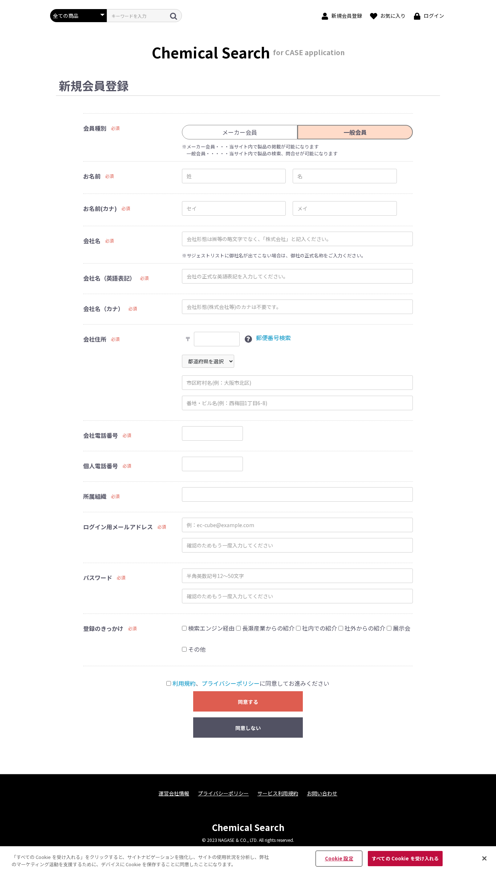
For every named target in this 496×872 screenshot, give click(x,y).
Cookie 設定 (339, 858)
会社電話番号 (100, 435)
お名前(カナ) (100, 208)
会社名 (92, 241)
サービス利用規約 (277, 793)
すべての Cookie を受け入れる (405, 858)
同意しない (248, 728)
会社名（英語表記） (109, 278)
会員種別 (94, 128)
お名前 (92, 176)
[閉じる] (484, 858)
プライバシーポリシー (231, 683)
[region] (248, 859)
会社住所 (94, 339)
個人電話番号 (100, 466)
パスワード (97, 578)
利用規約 (184, 683)
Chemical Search (248, 827)
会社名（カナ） (103, 309)
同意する (248, 701)
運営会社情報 (174, 793)
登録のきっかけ (103, 628)
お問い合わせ (322, 793)
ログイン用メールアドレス (118, 527)
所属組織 (94, 496)
